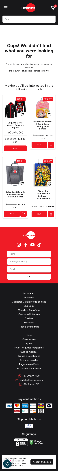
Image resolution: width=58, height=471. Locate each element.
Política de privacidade (29, 368)
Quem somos (29, 339)
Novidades (29, 293)
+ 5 (21, 132)
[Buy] (51, 145)
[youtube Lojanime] (32, 244)
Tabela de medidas (29, 326)
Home (29, 335)
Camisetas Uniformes (29, 314)
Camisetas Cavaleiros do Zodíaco (29, 301)
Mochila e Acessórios (29, 310)
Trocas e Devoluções (29, 356)
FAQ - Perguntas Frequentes (29, 347)
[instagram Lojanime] (18, 244)
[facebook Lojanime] (25, 244)
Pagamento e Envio (29, 364)
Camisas (29, 318)
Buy (39, 144)
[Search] (51, 19)
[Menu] (6, 8)
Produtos (29, 297)
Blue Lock (29, 306)
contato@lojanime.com (31, 380)
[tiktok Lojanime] (39, 244)
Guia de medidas (29, 351)
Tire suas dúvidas (29, 360)
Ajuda (29, 343)
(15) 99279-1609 (31, 375)
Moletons (29, 322)
